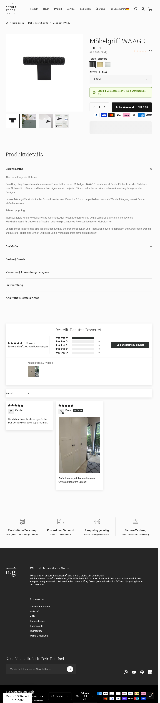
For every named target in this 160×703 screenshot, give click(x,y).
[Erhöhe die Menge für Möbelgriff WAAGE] (105, 107)
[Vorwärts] (76, 78)
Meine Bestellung (39, 635)
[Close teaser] (32, 692)
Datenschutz (36, 626)
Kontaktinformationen (34, 701)
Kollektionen (18, 23)
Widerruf (34, 611)
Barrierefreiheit (37, 621)
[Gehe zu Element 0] (13, 121)
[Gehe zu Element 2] (29, 121)
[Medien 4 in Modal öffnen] (44, 73)
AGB (32, 616)
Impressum (36, 630)
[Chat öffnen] (150, 695)
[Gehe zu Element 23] (62, 121)
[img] (15, 405)
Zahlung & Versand (40, 606)
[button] (62, 338)
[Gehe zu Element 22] (46, 121)
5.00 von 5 (29, 343)
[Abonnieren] (70, 669)
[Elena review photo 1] (79, 445)
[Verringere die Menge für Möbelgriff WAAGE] (93, 107)
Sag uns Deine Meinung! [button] (130, 344)
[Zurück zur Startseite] (7, 23)
